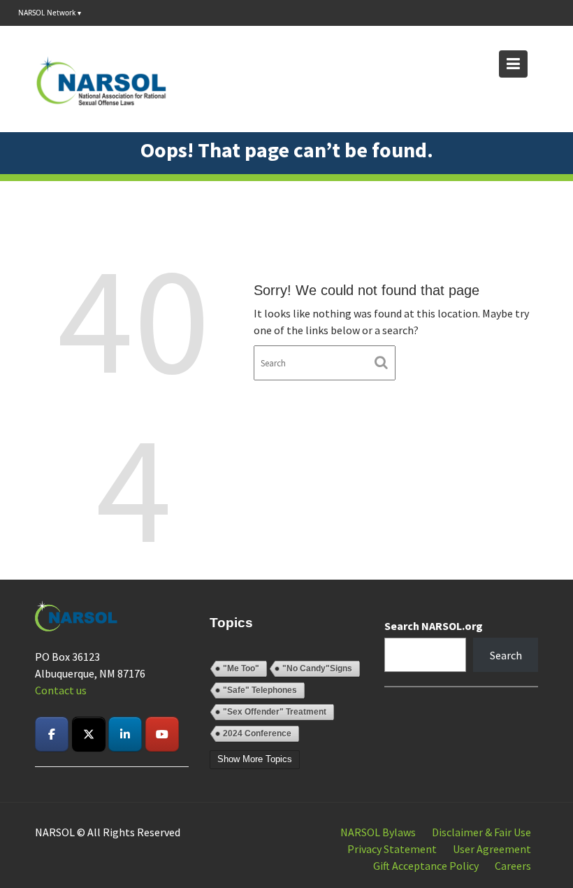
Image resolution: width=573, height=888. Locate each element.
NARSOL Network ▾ (49, 12)
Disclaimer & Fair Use (481, 832)
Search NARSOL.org (433, 626)
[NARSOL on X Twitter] (89, 734)
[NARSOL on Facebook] (51, 734)
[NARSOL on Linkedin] (125, 734)
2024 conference (257, 733)
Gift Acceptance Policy (426, 866)
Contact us (61, 690)
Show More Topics (254, 759)
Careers (513, 866)
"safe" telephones (260, 690)
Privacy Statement (392, 849)
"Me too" (241, 668)
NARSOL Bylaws (378, 832)
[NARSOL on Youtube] (162, 734)
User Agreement (492, 849)
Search (506, 655)
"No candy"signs (317, 668)
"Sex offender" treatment (274, 712)
